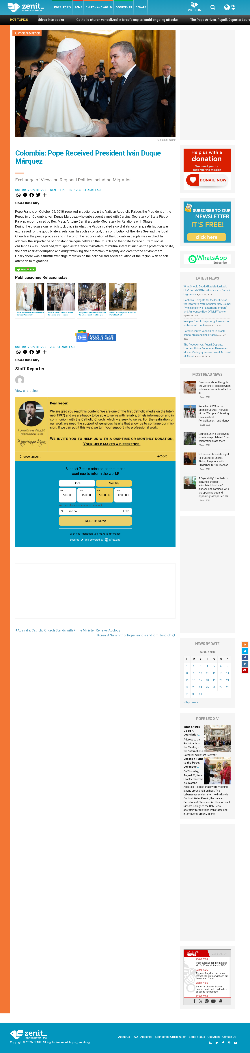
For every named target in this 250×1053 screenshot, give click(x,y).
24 (200, 687)
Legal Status (197, 1037)
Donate (141, 7)
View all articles (26, 391)
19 (214, 680)
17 (200, 680)
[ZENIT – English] (30, 7)
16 (193, 680)
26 (214, 687)
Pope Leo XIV (62, 7)
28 (227, 687)
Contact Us (229, 1037)
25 (207, 687)
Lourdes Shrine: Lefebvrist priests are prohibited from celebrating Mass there (214, 437)
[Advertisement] (95, 594)
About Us (124, 1037)
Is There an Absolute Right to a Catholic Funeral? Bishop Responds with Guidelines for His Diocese (214, 459)
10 (200, 673)
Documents (123, 7)
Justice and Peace (27, 33)
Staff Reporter (61, 190)
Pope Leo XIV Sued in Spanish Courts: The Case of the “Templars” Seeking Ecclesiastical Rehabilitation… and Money (214, 413)
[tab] (195, 953)
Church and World (99, 7)
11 (207, 673)
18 (207, 680)
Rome (78, 7)
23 (193, 687)
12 (214, 673)
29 (187, 694)
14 (227, 673)
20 (220, 680)
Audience (146, 1037)
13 (220, 673)
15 (187, 680)
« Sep (187, 702)
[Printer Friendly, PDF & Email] (25, 269)
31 (200, 694)
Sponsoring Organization (170, 1037)
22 (187, 687)
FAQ (135, 1037)
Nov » (195, 702)
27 (220, 687)
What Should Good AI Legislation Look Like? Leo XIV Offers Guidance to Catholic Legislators (207, 290)
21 (227, 680)
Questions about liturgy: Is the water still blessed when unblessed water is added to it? (215, 388)
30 (193, 694)
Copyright (214, 1037)
